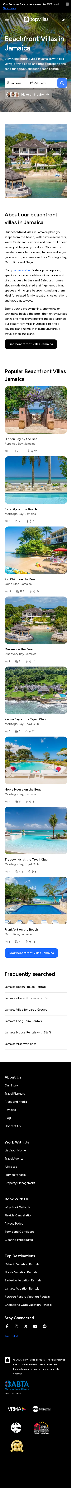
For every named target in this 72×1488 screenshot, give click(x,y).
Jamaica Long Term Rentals (23, 1021)
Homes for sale (15, 1175)
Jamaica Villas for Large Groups (26, 1009)
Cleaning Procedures (19, 1240)
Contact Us (13, 1126)
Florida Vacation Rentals (21, 1272)
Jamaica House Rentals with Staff (28, 1032)
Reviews (10, 1110)
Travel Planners (15, 1093)
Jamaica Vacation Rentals (22, 1288)
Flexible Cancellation (18, 1215)
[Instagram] (16, 1326)
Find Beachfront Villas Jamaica (30, 344)
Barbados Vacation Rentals (23, 1280)
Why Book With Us (17, 1207)
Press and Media (16, 1101)
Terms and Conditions (20, 1231)
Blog (8, 1118)
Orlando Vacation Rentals (22, 1264)
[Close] (67, 4)
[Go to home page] (36, 19)
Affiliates (11, 1166)
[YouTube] (35, 1326)
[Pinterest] (44, 1326)
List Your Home (15, 1150)
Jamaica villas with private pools (26, 998)
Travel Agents (14, 1158)
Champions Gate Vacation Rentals (28, 1305)
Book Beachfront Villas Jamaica (31, 953)
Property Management (20, 1183)
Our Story (11, 1085)
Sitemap (17, 1373)
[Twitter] (25, 1326)
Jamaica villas (22, 270)
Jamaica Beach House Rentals (25, 987)
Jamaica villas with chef (20, 1044)
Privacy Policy (14, 1223)
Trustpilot (11, 1336)
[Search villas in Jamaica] (62, 83)
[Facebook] (7, 1326)
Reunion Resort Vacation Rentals (27, 1296)
